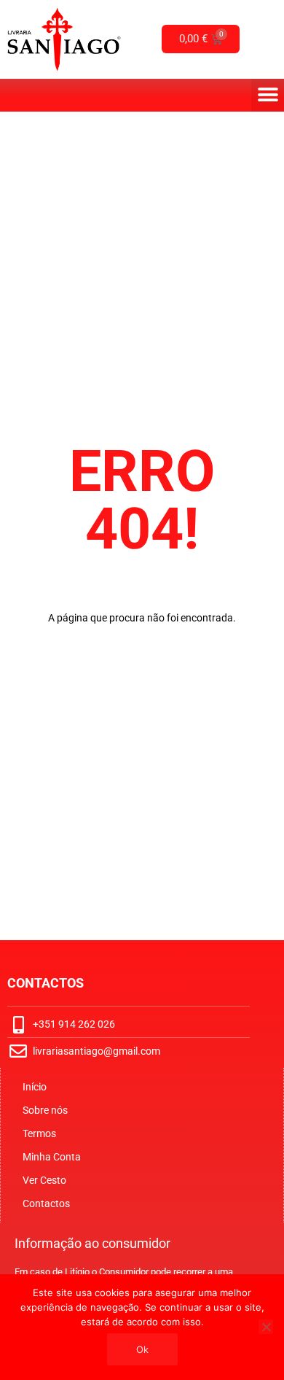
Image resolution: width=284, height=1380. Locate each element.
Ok (142, 1349)
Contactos (46, 1203)
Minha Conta (52, 1157)
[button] (267, 95)
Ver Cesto (44, 1180)
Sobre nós (45, 1110)
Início (35, 1087)
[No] (266, 1326)
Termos (39, 1133)
